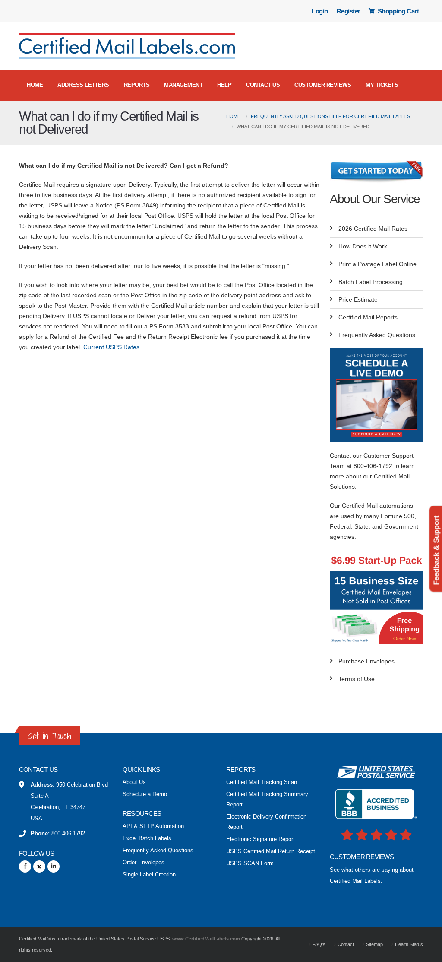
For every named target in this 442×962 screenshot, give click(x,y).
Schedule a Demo (145, 794)
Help (224, 85)
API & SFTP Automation (153, 826)
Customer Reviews (322, 85)
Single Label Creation (149, 875)
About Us (134, 782)
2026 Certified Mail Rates (372, 228)
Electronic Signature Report (260, 839)
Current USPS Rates (111, 347)
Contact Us (263, 85)
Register (348, 11)
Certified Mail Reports (368, 317)
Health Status (408, 944)
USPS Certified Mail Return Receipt (270, 851)
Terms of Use (356, 678)
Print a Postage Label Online (377, 264)
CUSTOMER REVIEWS (362, 856)
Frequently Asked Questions (376, 334)
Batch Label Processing (370, 281)
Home (35, 85)
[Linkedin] (53, 866)
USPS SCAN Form (250, 863)
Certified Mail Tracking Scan (261, 782)
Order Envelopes (143, 863)
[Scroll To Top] (427, 952)
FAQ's (318, 944)
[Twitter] (39, 866)
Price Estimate (358, 299)
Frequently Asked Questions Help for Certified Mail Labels (330, 116)
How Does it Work (362, 246)
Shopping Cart (397, 11)
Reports (137, 85)
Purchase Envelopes (366, 661)
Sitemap (374, 944)
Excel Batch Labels (147, 838)
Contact (345, 944)
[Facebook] (25, 866)
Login (320, 11)
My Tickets (382, 85)
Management (183, 85)
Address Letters (83, 85)
